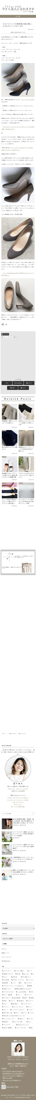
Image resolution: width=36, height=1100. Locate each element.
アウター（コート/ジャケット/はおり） (18, 797)
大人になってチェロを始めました (12, 1080)
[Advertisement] (18, 358)
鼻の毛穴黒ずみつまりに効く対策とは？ (14, 1073)
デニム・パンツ (18, 804)
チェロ (12, 1066)
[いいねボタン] (2, 324)
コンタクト (25, 788)
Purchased (5, 334)
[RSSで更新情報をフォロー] (21, 784)
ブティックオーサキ (26, 99)
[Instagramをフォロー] (14, 784)
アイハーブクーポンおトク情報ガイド (13, 1075)
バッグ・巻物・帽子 (19, 806)
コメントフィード (7, 957)
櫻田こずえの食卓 (7, 1078)
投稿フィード (5, 953)
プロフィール (11, 788)
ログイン (4, 949)
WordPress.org (6, 961)
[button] (23, 388)
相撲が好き (23, 1066)
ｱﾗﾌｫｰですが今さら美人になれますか (13, 1071)
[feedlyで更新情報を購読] (19, 784)
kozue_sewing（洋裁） (12, 1087)
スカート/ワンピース (18, 802)
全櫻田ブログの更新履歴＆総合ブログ (18, 1063)
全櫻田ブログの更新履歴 (18, 791)
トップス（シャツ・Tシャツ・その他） (18, 800)
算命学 (17, 1066)
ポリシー (18, 788)
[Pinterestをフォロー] (17, 784)
